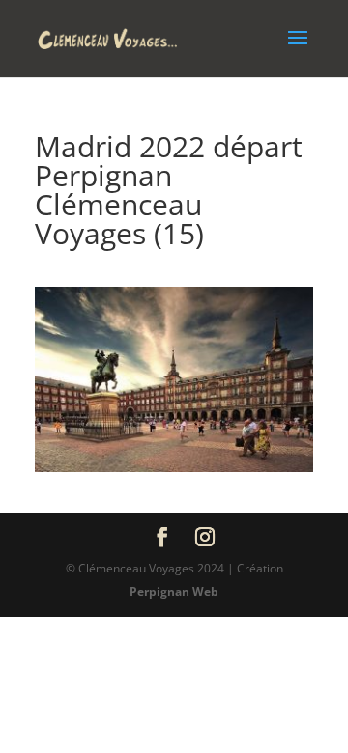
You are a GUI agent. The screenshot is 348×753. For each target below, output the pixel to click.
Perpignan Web (174, 591)
